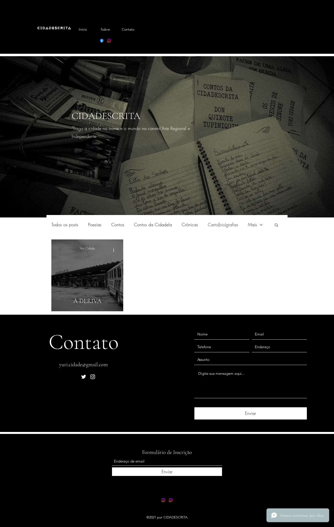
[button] (276, 225)
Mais (252, 224)
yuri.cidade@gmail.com (83, 364)
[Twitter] (83, 377)
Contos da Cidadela (153, 224)
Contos (117, 224)
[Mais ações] (115, 250)
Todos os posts (64, 224)
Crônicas (190, 224)
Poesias (94, 224)
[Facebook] (101, 40)
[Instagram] (109, 40)
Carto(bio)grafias (223, 224)
